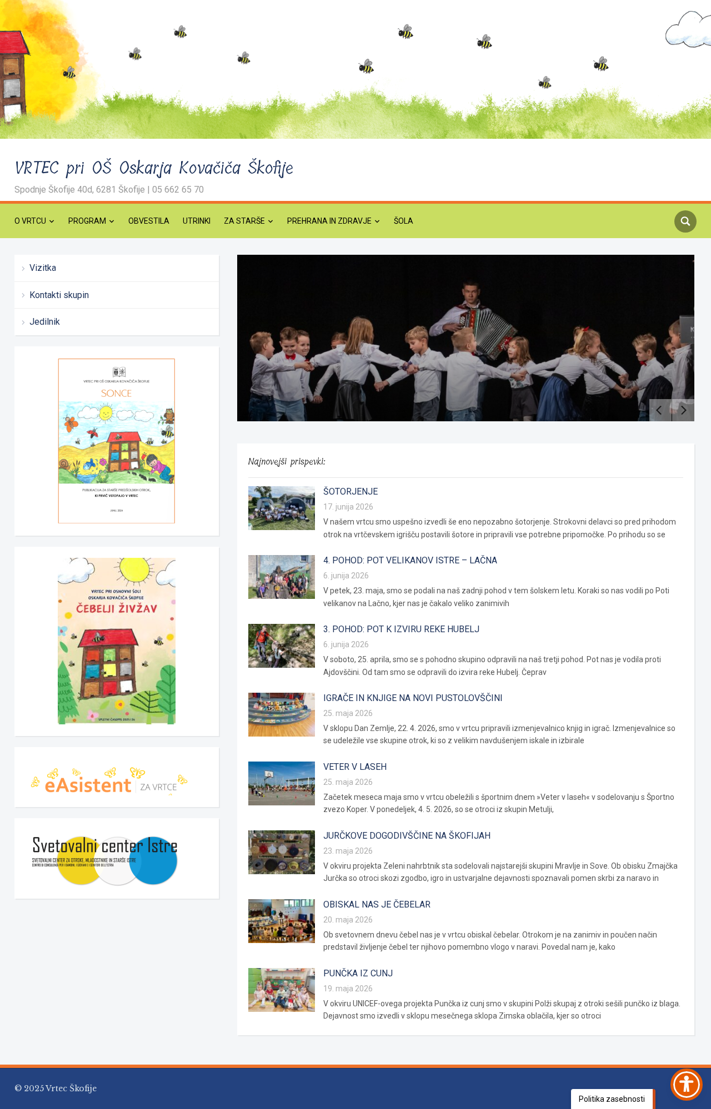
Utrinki (197, 220)
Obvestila (148, 220)
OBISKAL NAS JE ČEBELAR (376, 904)
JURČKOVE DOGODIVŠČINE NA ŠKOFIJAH (406, 835)
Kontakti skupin (59, 295)
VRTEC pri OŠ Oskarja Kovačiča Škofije (154, 168)
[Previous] (660, 410)
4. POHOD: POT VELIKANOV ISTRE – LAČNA (410, 560)
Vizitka (42, 268)
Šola (403, 220)
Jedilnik (44, 321)
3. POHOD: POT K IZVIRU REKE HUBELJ (401, 629)
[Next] (683, 410)
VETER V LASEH (355, 767)
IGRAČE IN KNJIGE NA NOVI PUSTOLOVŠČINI (413, 698)
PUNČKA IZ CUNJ (358, 973)
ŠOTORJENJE (350, 491)
